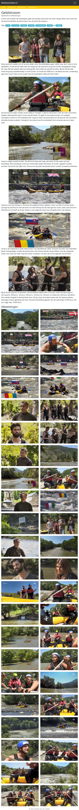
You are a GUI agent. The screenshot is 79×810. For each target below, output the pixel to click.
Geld (50, 25)
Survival (16, 25)
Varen (32, 25)
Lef (9, 25)
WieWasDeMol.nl (9, 2)
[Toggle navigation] (75, 3)
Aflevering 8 (22, 7)
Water (60, 25)
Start (4, 7)
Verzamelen (41, 25)
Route (24, 25)
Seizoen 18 (12, 7)
